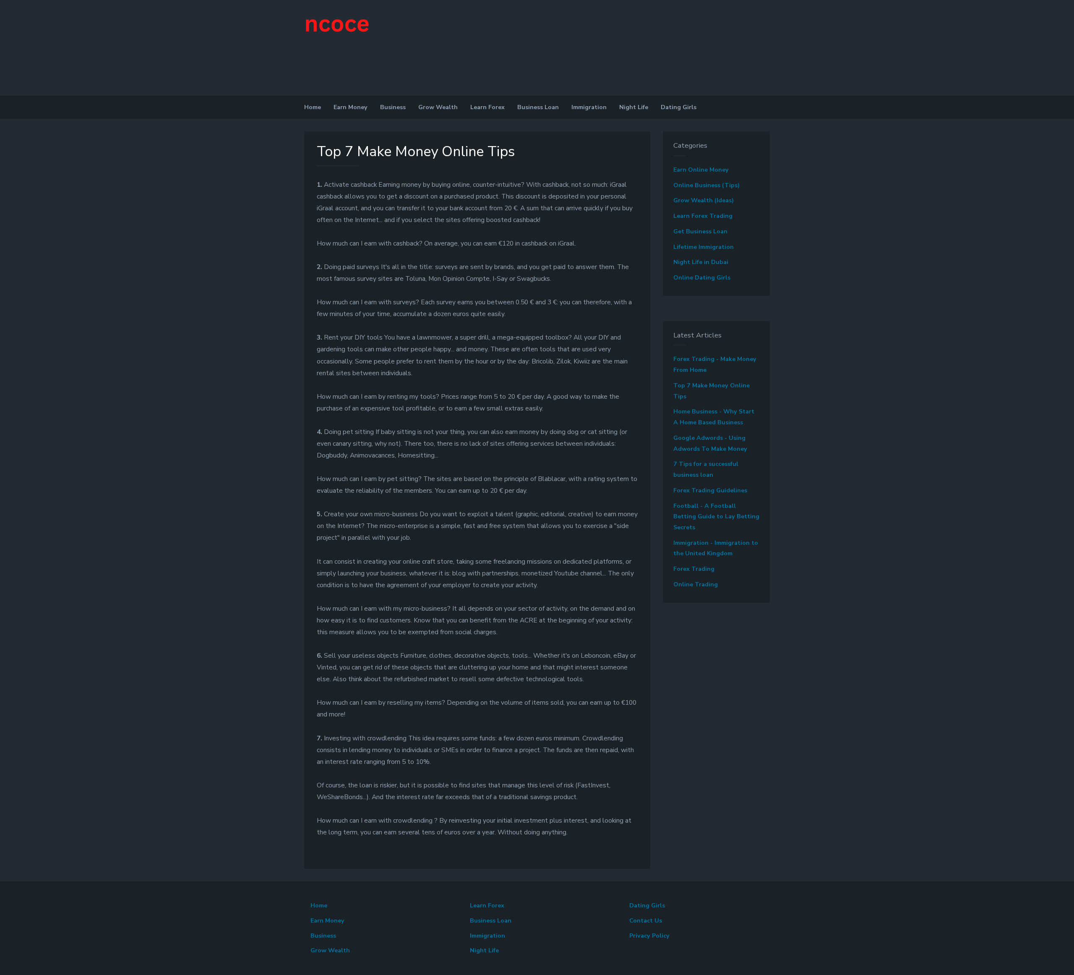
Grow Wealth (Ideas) (703, 200)
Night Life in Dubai (700, 262)
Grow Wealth (438, 107)
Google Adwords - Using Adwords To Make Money (710, 443)
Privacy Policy (649, 936)
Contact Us (645, 921)
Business (393, 107)
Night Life (633, 107)
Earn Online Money (701, 170)
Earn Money (351, 107)
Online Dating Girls (701, 278)
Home (312, 107)
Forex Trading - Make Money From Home (714, 364)
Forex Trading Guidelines (710, 490)
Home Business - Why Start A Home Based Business (713, 417)
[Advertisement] (63, 71)
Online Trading (695, 584)
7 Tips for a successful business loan (705, 469)
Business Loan (538, 107)
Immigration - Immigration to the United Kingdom (715, 548)
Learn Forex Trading (703, 216)
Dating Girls (678, 107)
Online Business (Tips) (706, 185)
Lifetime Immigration (703, 247)
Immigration (589, 107)
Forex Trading (693, 569)
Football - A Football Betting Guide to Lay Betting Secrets (716, 516)
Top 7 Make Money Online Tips (711, 391)
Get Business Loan (700, 231)
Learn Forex (487, 107)
